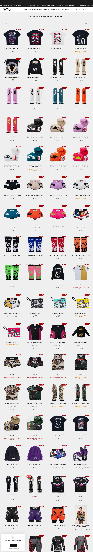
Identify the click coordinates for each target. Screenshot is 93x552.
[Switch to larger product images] (2, 23)
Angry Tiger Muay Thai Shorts (58, 465)
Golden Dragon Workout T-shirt (81, 284)
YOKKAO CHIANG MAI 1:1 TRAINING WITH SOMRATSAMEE (81, 526)
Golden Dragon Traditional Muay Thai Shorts (12, 314)
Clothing (34, 9)
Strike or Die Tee (35, 48)
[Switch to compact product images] (6, 23)
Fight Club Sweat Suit (80, 343)
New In (25, 9)
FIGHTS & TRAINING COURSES (63, 9)
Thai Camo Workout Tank (58, 374)
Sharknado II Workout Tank (58, 496)
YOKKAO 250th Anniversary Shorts (80, 225)
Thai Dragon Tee (12, 48)
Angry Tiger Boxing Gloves (81, 465)
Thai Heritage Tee (81, 48)
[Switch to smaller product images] (4, 23)
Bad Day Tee (81, 434)
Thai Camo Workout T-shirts (12, 404)
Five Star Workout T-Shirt (35, 343)
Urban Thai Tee (58, 434)
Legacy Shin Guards (57, 77)
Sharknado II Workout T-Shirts (81, 496)
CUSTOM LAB (39, 9)
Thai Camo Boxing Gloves (12, 435)
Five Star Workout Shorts (58, 343)
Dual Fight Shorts (12, 525)
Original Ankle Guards (12, 255)
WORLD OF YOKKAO (46, 9)
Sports (29, 9)
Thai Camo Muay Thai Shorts (12, 374)
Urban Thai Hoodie (58, 283)
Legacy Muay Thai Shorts (12, 195)
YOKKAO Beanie (12, 464)
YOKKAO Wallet (35, 313)
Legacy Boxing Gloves (12, 165)
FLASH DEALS (54, 9)
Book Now (77, 529)
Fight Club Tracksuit (35, 77)
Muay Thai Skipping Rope (12, 77)
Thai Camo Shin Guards (58, 403)
